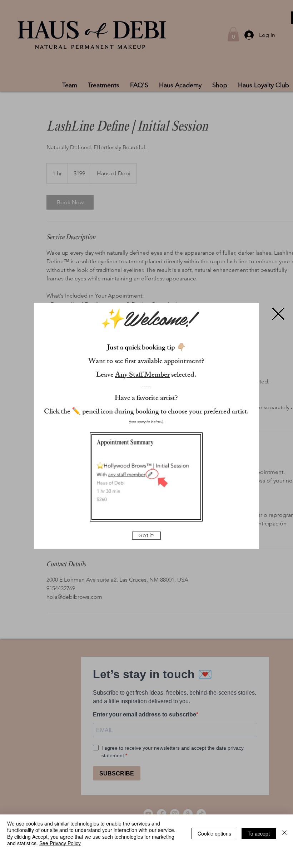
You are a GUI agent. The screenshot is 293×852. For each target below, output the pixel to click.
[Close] (284, 833)
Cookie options (214, 833)
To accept (259, 833)
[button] (278, 314)
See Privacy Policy (60, 843)
